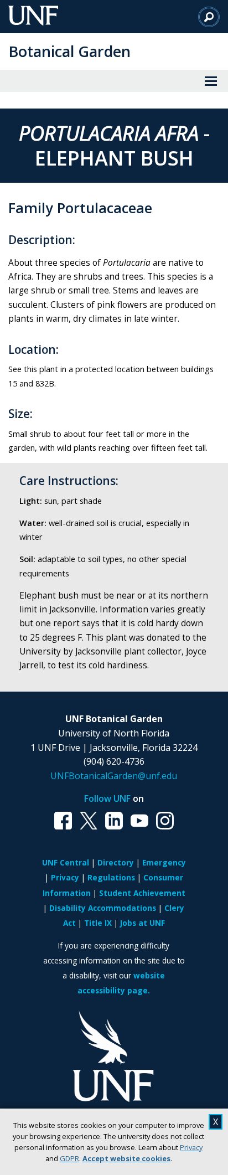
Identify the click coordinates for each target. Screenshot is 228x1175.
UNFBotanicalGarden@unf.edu (113, 776)
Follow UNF (107, 798)
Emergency (164, 862)
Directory (115, 862)
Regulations (111, 877)
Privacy (191, 1147)
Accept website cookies (126, 1158)
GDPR (69, 1158)
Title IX (98, 923)
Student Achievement (142, 893)
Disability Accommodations (102, 908)
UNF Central (65, 862)
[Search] (209, 16)
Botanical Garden (69, 51)
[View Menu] (211, 81)
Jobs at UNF (142, 923)
